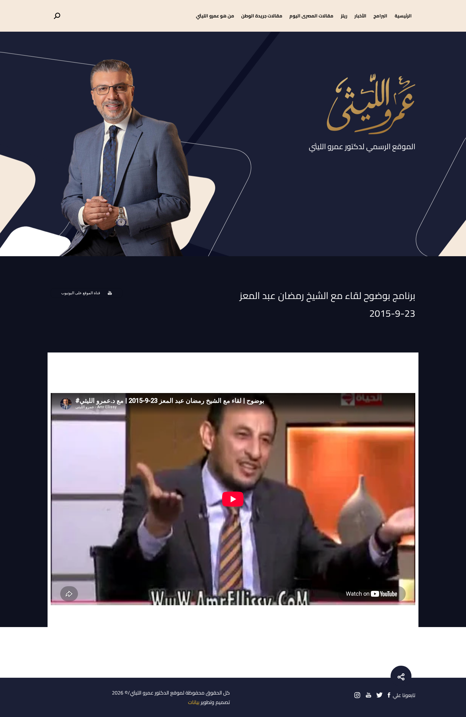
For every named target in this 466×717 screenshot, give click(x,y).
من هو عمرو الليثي (215, 15)
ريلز (344, 15)
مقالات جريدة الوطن (261, 15)
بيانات (193, 702)
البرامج (380, 15)
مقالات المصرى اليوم (311, 15)
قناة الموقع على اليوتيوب (80, 293)
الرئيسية (403, 15)
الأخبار (360, 15)
